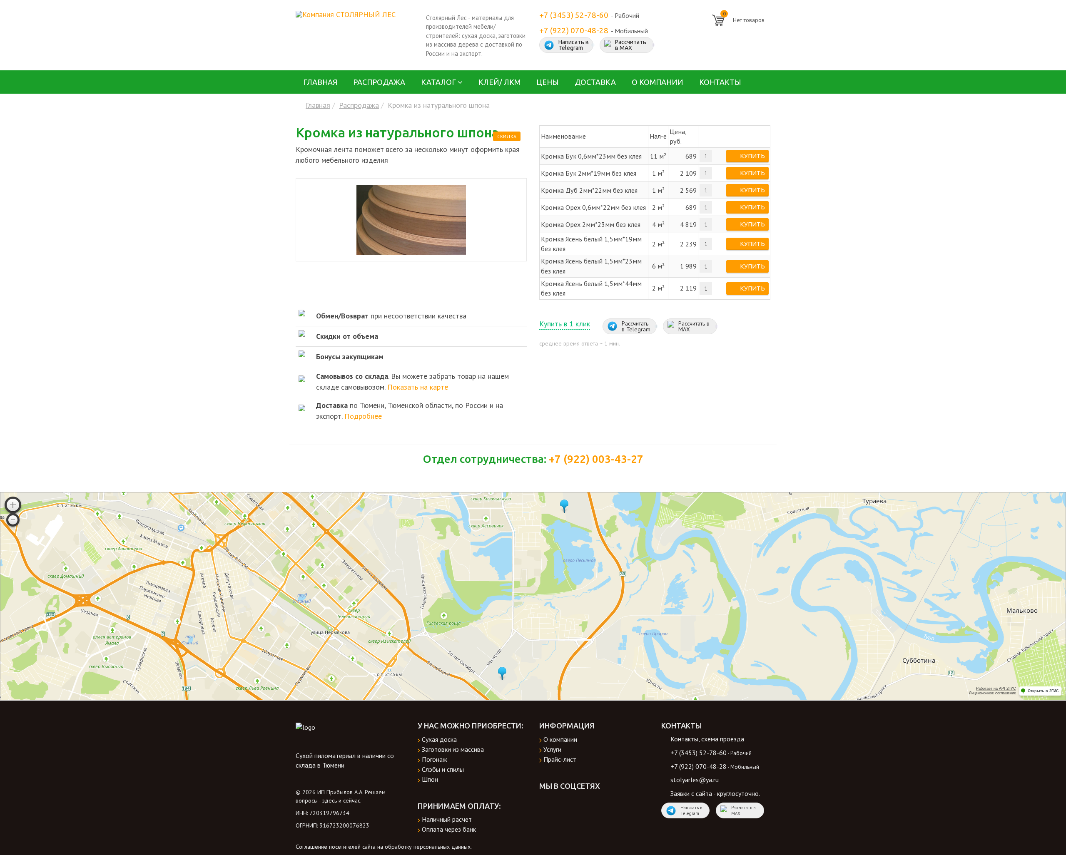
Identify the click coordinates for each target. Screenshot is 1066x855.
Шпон (430, 779)
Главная (320, 82)
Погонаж (434, 759)
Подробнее (363, 416)
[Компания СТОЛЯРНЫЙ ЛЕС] (346, 13)
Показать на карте (417, 387)
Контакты (720, 82)
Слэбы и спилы (443, 769)
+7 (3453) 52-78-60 (573, 15)
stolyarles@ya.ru (694, 779)
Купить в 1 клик (564, 323)
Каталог (438, 82)
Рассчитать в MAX (630, 45)
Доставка (595, 82)
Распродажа (379, 82)
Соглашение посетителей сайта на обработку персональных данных (383, 846)
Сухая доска (439, 739)
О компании (657, 82)
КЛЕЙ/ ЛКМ (499, 82)
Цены (547, 82)
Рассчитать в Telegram (636, 326)
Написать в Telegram (573, 45)
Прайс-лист (559, 759)
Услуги (552, 749)
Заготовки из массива (453, 749)
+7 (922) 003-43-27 (596, 459)
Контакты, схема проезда (707, 739)
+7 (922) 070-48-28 (573, 30)
